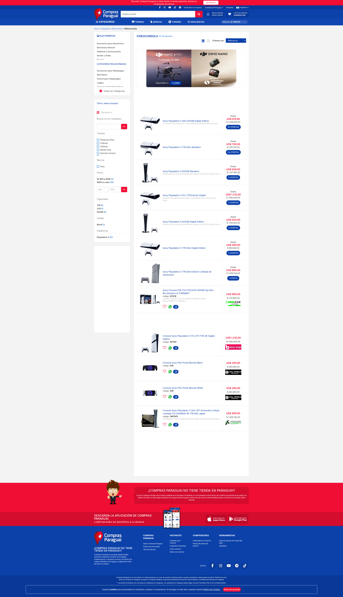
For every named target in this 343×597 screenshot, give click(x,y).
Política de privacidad (151, 547)
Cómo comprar (175, 549)
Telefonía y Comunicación (109, 51)
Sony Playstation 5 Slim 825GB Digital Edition (186, 121)
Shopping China (107, 140)
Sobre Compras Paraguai (152, 544)
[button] (237, 14)
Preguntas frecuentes (178, 546)
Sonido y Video (104, 55)
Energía (100, 59)
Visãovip (104, 143)
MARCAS (157, 22)
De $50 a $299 (103, 179)
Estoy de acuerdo (232, 589)
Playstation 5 (105, 237)
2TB (100, 208)
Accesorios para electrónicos (110, 43)
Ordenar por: (218, 40)
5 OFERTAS (233, 228)
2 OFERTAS (233, 177)
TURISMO (176, 22)
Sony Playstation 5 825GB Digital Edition (183, 221)
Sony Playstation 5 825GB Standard (181, 171)
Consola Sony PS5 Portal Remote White (183, 388)
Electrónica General (106, 47)
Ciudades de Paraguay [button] (213, 8)
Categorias (105, 28)
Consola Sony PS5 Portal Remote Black (183, 362)
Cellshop (104, 146)
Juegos (100, 83)
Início (96, 28)
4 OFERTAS (233, 253)
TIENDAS (139, 22)
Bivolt (101, 224)
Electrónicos (117, 28)
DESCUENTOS (197, 22)
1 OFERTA (233, 278)
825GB (101, 212)
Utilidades (229, 8)
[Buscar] (199, 14)
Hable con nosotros (177, 552)
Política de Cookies (211, 589)
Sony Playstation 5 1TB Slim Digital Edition (184, 248)
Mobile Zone (105, 150)
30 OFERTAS (233, 127)
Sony (102, 166)
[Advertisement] (112, 289)
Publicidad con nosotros (193, 8)
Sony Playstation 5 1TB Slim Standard (182, 147)
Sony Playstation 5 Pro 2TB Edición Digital (184, 195)
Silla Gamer (102, 75)
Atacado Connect (108, 153)
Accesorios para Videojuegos (110, 71)
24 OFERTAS (233, 152)
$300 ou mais (103, 182)
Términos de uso (149, 549)
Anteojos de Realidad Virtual (110, 87)
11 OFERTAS (233, 202)
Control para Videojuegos (109, 79)
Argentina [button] (244, 7)
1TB (100, 205)
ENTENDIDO (211, 3)
